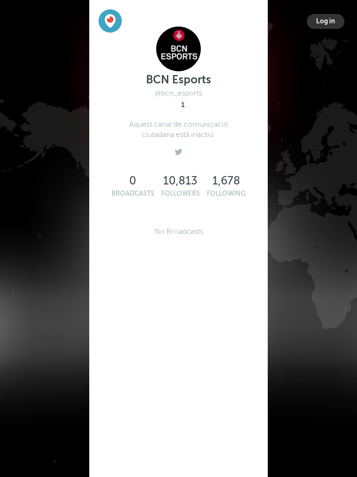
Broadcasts (133, 193)
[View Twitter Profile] (178, 149)
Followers (180, 193)
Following (226, 193)
